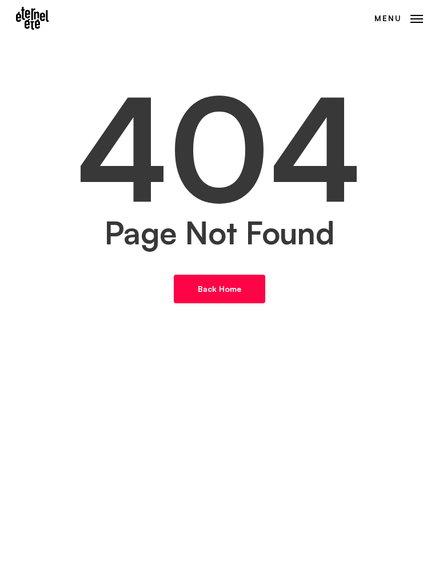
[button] (398, 17)
